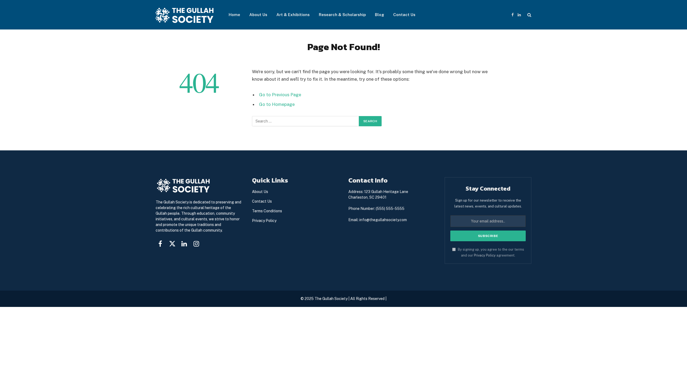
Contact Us (404, 14)
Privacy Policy (485, 255)
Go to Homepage (277, 104)
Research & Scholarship (342, 14)
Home (234, 14)
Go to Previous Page (280, 94)
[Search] (528, 15)
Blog (379, 14)
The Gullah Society (331, 298)
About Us (258, 14)
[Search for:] (305, 121)
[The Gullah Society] (185, 15)
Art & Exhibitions (293, 14)
